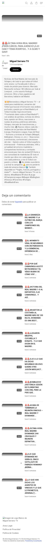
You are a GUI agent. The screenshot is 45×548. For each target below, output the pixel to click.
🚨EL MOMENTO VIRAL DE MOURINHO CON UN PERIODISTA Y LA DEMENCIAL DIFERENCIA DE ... (34, 245)
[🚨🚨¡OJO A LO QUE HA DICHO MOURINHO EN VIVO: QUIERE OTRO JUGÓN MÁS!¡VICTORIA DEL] (12, 364)
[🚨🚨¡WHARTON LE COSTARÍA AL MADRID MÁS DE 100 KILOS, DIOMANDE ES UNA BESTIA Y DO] (12, 315)
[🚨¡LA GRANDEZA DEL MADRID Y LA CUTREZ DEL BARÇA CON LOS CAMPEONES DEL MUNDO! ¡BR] (12, 220)
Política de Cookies (11, 533)
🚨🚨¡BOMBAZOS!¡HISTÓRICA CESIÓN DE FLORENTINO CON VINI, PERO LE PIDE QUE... (33, 387)
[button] (41, 3)
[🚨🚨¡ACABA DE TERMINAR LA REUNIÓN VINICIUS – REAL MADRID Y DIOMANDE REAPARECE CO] (12, 410)
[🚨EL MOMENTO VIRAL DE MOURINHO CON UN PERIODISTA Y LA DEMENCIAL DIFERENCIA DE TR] (12, 245)
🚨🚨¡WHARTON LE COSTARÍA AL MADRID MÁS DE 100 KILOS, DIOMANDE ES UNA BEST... (34, 315)
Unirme (15, 69)
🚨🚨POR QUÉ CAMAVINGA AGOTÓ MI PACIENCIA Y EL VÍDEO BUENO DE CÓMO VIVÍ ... (34, 269)
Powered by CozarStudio (33, 541)
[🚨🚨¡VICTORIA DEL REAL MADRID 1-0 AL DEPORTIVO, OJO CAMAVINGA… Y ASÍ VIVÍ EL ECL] (12, 292)
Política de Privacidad (11, 529)
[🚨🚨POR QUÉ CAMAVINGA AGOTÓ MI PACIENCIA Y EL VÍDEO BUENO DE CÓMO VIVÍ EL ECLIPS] (12, 268)
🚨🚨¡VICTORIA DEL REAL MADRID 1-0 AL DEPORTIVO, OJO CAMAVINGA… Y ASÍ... (34, 292)
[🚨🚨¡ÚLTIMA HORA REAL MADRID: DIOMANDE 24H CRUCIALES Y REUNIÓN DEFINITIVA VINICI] (12, 433)
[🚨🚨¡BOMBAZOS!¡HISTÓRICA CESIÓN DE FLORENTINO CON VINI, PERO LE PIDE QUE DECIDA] (12, 387)
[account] (31, 3)
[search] (26, 3)
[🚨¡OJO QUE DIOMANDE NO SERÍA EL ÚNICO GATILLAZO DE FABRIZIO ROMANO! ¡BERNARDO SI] (12, 459)
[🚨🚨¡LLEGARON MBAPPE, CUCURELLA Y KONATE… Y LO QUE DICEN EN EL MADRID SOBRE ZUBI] (12, 338)
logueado (18, 202)
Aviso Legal (7, 526)
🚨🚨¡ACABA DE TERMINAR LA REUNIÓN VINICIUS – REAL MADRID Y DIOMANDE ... (34, 410)
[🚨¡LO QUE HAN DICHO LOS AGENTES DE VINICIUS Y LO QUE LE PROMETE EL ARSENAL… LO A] (12, 485)
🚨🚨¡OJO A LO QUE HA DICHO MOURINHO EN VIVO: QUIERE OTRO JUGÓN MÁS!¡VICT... (34, 364)
